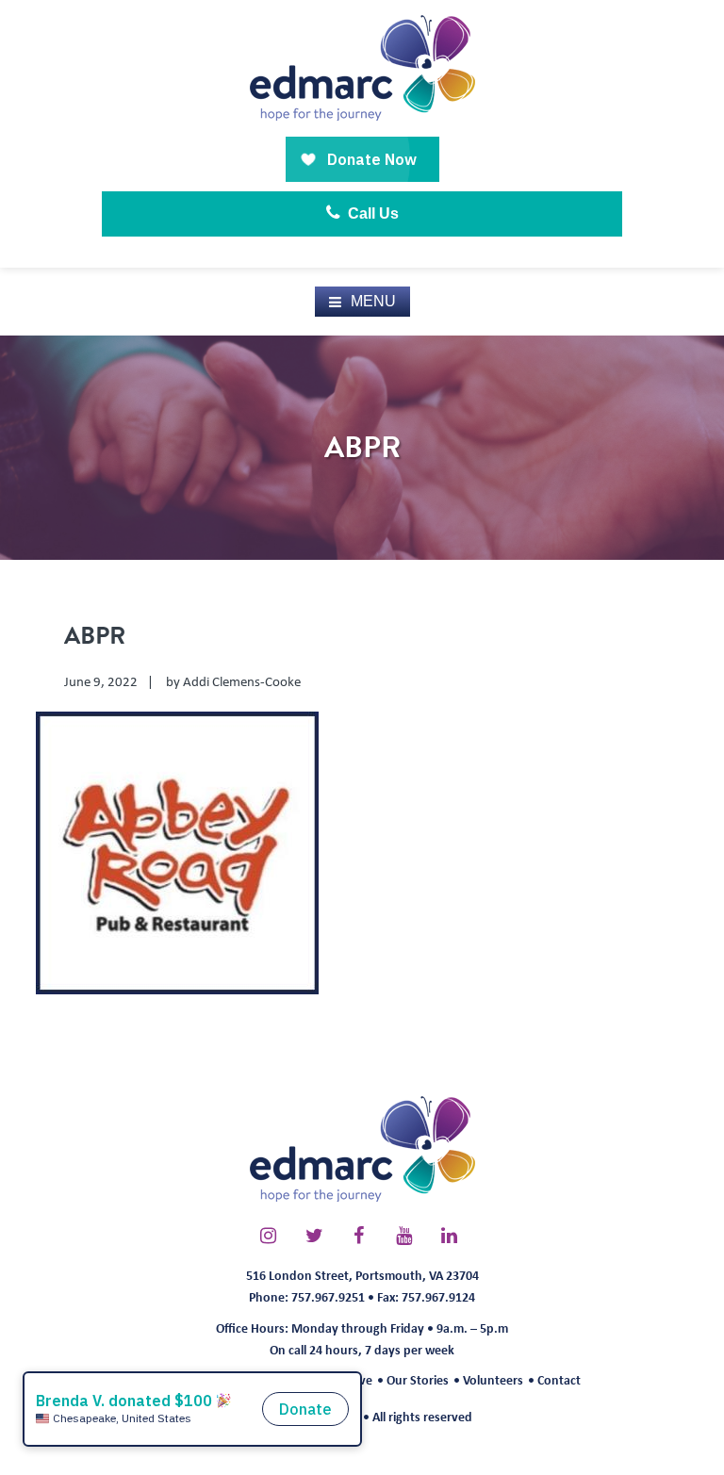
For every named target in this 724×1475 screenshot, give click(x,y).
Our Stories (418, 1379)
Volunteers (493, 1379)
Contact (559, 1379)
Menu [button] (373, 301)
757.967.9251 (328, 1296)
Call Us (371, 213)
